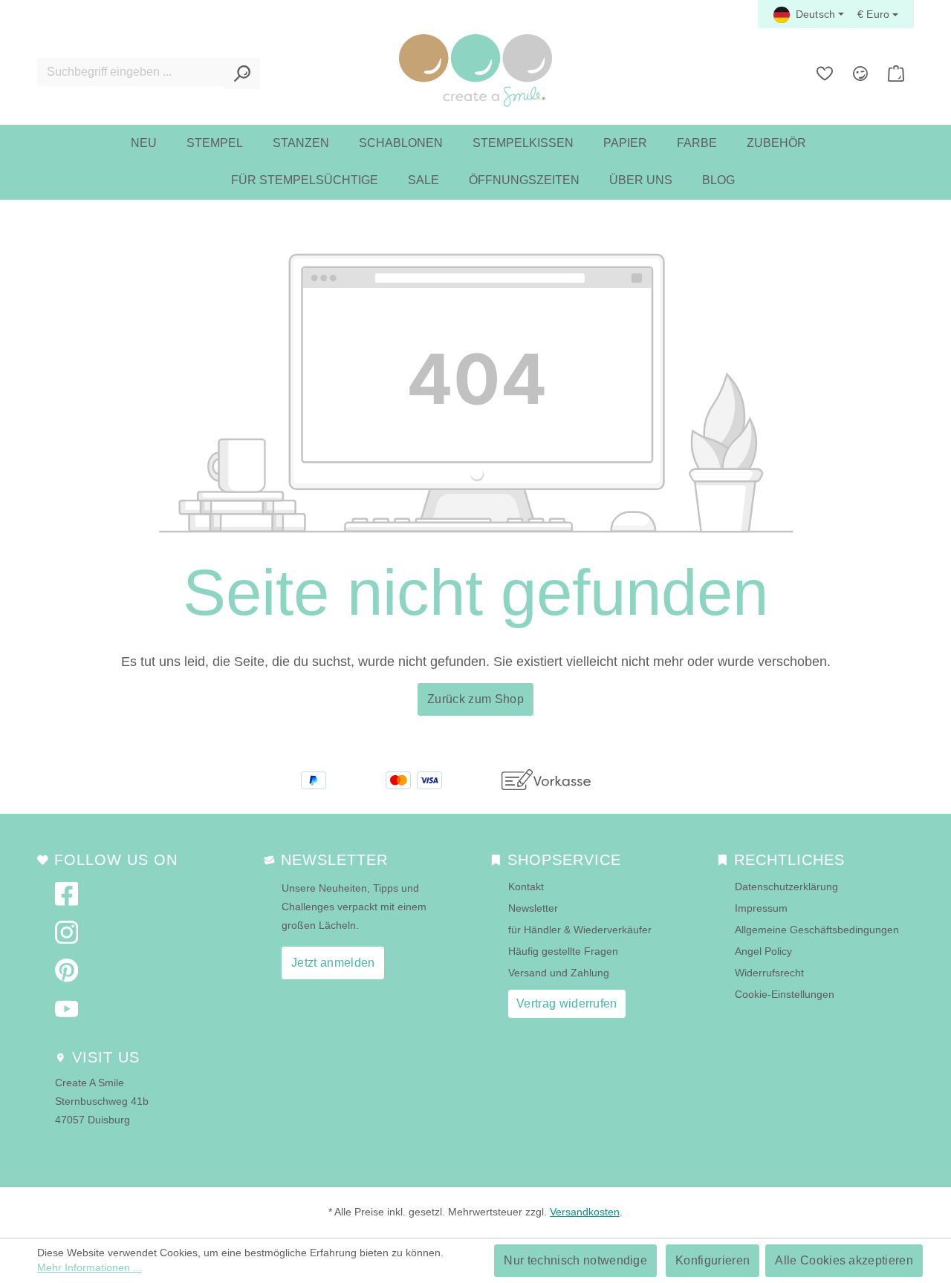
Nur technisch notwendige (575, 1260)
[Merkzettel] (825, 73)
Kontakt (526, 886)
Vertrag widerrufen (566, 1003)
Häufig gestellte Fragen (563, 951)
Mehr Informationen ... (89, 1267)
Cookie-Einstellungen (784, 994)
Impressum (761, 908)
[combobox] (131, 72)
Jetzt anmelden (332, 962)
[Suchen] (242, 73)
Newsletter (533, 908)
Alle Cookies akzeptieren (844, 1260)
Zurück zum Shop (475, 699)
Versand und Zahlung (558, 973)
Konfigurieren (712, 1260)
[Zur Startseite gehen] (475, 70)
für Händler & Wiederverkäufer (580, 930)
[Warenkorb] (896, 73)
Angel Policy (763, 951)
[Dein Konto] (860, 73)
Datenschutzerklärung (786, 886)
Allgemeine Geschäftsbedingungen (817, 930)
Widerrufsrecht (769, 973)
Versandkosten (585, 1212)
